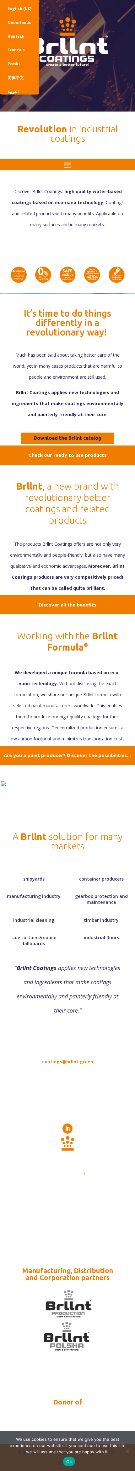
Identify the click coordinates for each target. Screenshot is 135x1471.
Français (16, 50)
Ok (69, 1461)
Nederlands (19, 22)
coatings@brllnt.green (67, 1062)
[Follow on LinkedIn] (67, 1128)
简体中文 (16, 77)
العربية (13, 91)
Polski (14, 63)
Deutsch (16, 36)
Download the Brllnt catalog (67, 438)
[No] (127, 1451)
